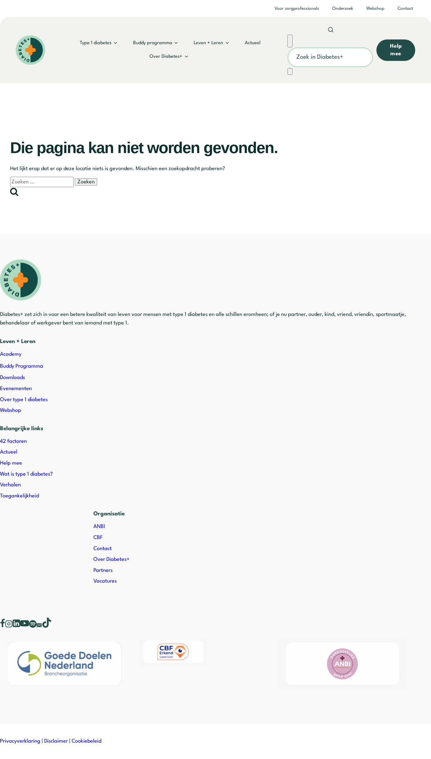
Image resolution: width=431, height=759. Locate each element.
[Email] (39, 626)
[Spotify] (33, 626)
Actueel (252, 43)
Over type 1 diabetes (24, 399)
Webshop (375, 8)
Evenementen (16, 388)
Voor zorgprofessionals (297, 8)
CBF (98, 537)
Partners (103, 570)
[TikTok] (47, 626)
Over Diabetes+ (166, 56)
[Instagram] (9, 626)
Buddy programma (152, 43)
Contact (405, 8)
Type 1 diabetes (95, 43)
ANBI (99, 526)
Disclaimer (56, 741)
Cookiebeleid (86, 741)
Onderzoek (342, 8)
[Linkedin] (16, 626)
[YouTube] (24, 626)
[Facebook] (2, 626)
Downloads (12, 377)
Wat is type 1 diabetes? (26, 474)
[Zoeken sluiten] (289, 41)
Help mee (11, 463)
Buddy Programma (21, 366)
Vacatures (105, 581)
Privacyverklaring (20, 741)
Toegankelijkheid (19, 496)
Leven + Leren (208, 43)
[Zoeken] (289, 71)
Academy (10, 354)
